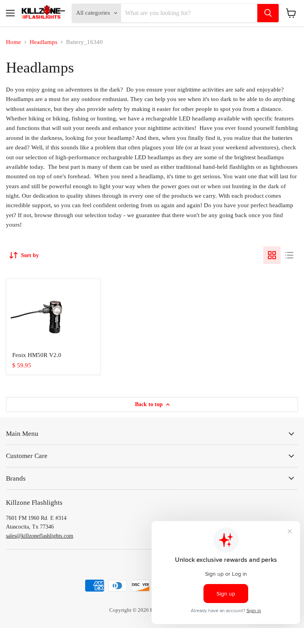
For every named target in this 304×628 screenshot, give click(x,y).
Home (13, 42)
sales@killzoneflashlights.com (39, 536)
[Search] (268, 13)
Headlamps (43, 42)
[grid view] (272, 255)
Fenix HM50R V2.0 (36, 355)
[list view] (289, 255)
